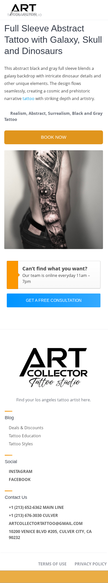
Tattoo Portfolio (24, 15)
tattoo (28, 98)
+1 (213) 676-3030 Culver (33, 515)
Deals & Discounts (26, 427)
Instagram (20, 471)
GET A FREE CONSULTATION (54, 300)
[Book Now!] (40, 577)
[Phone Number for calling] (67, 577)
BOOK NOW (53, 137)
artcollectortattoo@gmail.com (46, 523)
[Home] (13, 577)
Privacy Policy (91, 564)
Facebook (20, 479)
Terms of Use (52, 564)
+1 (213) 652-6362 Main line (36, 507)
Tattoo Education (25, 436)
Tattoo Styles (21, 444)
